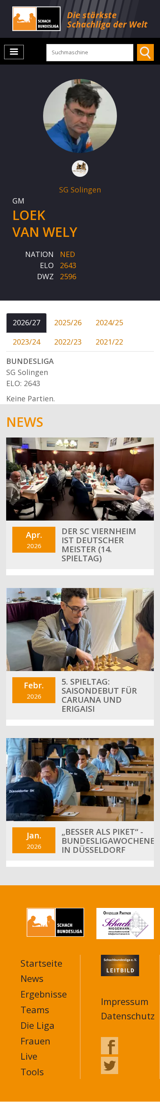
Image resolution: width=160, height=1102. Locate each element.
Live (29, 1056)
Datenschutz (128, 1015)
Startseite (41, 963)
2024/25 (109, 322)
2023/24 (26, 342)
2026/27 (26, 322)
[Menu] (14, 52)
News (32, 978)
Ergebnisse (44, 994)
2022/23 (68, 342)
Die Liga (38, 1025)
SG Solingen (80, 189)
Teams (35, 1009)
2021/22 (109, 342)
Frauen (35, 1041)
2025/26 (68, 322)
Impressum (125, 1001)
